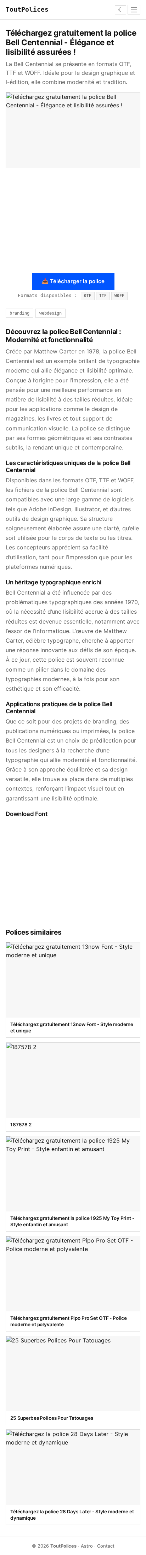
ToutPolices (27, 9)
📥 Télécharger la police (73, 281)
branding (19, 313)
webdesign (50, 313)
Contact (105, 1546)
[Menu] (134, 10)
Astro (87, 1546)
